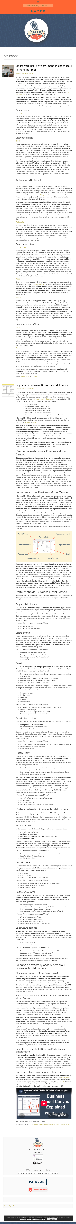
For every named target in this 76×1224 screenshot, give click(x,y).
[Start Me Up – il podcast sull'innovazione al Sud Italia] (38, 31)
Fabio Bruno (30, 73)
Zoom (18, 141)
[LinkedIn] (41, 11)
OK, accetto (52, 1219)
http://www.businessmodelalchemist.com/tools (44, 1124)
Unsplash (34, 376)
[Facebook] (32, 11)
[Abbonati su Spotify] (38, 1163)
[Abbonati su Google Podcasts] (38, 1159)
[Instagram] (38, 11)
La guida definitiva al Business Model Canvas (42, 385)
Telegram (19, 113)
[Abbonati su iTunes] (38, 1155)
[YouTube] (44, 11)
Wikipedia (43, 195)
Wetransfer (20, 222)
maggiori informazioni (39, 1219)
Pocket (18, 297)
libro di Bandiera (38, 284)
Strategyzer (65, 1077)
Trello (18, 348)
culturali (28, 422)
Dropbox (19, 183)
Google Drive (21, 247)
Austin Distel (25, 376)
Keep (18, 279)
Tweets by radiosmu (11, 1206)
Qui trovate (61, 1082)
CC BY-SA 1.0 (63, 1124)
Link (69, 1124)
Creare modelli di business (43, 399)
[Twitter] (35, 11)
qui (24, 84)
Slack (18, 327)
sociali (34, 422)
